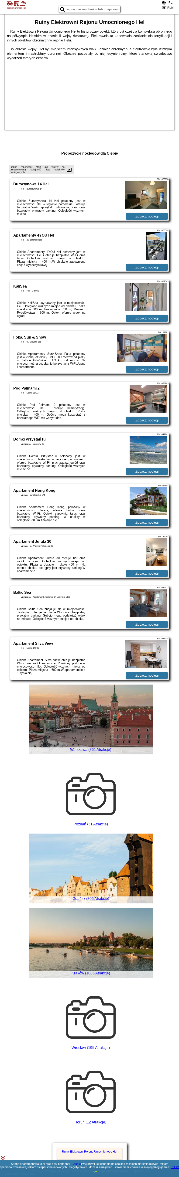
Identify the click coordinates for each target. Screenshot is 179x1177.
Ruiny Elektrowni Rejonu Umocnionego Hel (89, 1151)
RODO (175, 1167)
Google (76, 1164)
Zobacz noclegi (146, 216)
